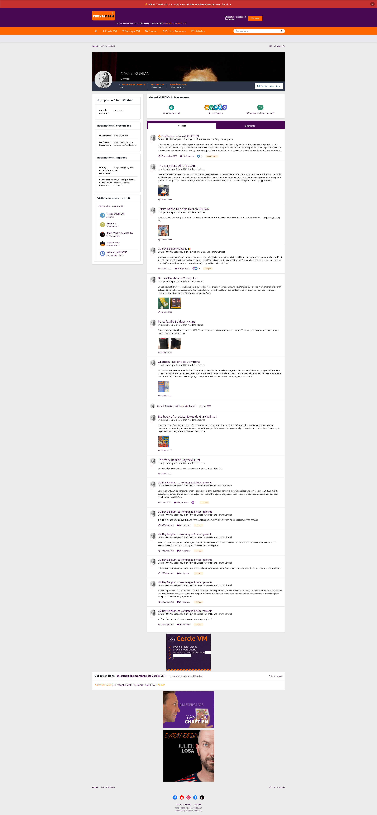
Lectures (201, 169)
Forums (152, 31)
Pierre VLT (111, 223)
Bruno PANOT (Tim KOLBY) (119, 233)
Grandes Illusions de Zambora (179, 362)
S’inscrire (255, 18)
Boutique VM (132, 31)
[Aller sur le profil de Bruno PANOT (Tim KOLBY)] (102, 234)
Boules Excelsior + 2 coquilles (178, 278)
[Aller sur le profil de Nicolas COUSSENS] (102, 215)
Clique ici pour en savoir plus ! (175, 23)
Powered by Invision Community (188, 810)
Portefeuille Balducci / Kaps (176, 321)
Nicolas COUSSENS (115, 213)
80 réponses (183, 268)
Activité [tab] (182, 125)
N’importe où (269, 31)
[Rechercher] (281, 31)
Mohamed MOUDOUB (116, 252)
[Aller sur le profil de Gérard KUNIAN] (153, 138)
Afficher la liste (276, 676)
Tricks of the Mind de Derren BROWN (183, 209)
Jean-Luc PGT (112, 242)
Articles (200, 31)
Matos (200, 281)
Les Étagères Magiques (221, 139)
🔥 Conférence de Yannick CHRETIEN (178, 136)
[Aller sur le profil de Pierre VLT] (102, 224)
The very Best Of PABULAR (176, 166)
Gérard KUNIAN (165, 139)
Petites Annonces (175, 31)
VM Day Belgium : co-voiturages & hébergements (185, 482)
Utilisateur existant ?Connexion (235, 17)
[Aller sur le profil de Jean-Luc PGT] (102, 243)
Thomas (201, 139)
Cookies (197, 804)
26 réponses (182, 502)
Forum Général (217, 251)
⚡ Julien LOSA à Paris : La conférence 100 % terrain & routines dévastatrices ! (186, 4)
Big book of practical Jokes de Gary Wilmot (187, 416)
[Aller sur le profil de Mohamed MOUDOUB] (102, 253)
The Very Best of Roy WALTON (179, 460)
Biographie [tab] (250, 125)
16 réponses (188, 156)
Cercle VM (110, 31)
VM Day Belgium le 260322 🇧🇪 (174, 248)
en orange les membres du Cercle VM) (140, 675)
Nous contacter (183, 804)
